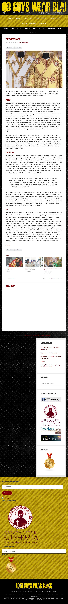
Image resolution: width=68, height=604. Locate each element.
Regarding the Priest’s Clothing (49, 353)
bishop (49, 278)
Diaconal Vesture (29, 268)
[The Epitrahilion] (14, 262)
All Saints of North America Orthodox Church (32, 595)
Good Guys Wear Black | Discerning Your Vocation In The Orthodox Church (34, 7)
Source (8, 245)
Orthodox (60, 278)
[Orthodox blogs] (50, 470)
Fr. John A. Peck (47, 591)
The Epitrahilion (10, 268)
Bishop (13, 278)
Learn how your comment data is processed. (38, 335)
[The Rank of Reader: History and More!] (53, 262)
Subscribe (7, 493)
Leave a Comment (23, 42)
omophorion (55, 278)
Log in (55, 591)
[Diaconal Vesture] (34, 262)
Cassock (43, 361)
